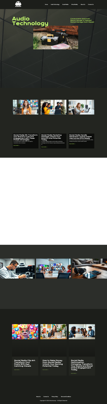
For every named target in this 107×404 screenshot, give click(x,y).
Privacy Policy (55, 396)
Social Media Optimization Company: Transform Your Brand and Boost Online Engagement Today (82, 365)
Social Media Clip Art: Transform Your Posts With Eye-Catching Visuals (24, 363)
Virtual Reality (74, 4)
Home (46, 4)
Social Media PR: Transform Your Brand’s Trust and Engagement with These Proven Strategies (25, 137)
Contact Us (91, 4)
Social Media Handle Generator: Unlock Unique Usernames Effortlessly (80, 136)
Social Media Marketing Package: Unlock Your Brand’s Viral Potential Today (51, 137)
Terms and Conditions (66, 396)
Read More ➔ (16, 145)
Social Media (65, 4)
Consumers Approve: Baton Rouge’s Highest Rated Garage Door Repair (82, 20)
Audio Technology (55, 4)
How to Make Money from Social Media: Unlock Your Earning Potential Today (53, 363)
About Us (83, 4)
